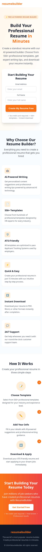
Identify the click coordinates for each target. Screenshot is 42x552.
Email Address (21, 84)
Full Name (21, 95)
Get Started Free (21, 507)
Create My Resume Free (21, 108)
